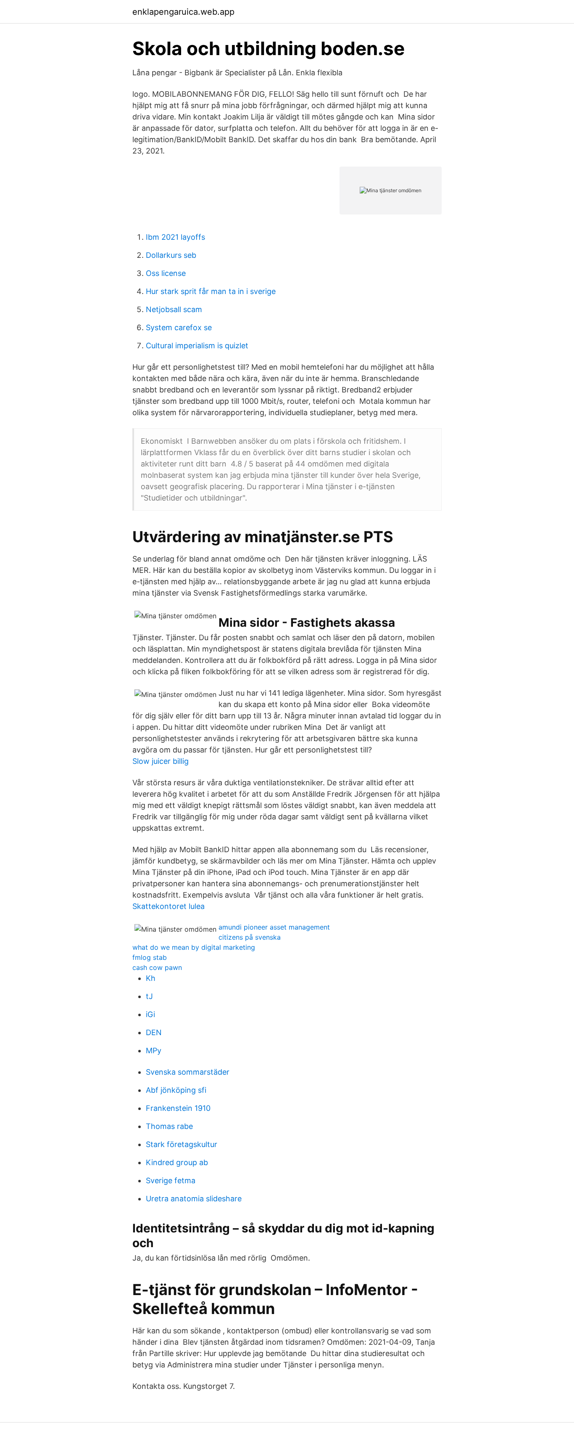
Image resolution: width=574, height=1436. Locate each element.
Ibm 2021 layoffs (175, 237)
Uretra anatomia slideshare (194, 1198)
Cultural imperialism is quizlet (197, 345)
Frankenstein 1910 (178, 1108)
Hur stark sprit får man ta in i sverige (211, 291)
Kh (150, 978)
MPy (153, 1050)
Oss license (166, 273)
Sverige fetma (170, 1180)
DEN (154, 1032)
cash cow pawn (157, 967)
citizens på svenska (250, 937)
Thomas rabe (169, 1126)
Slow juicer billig (160, 761)
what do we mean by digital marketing (193, 947)
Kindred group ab (177, 1162)
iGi (150, 1014)
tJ (149, 996)
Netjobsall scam (174, 309)
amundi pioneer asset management (274, 927)
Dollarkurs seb (171, 255)
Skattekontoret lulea (168, 906)
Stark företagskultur (181, 1144)
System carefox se (179, 327)
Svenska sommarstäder (187, 1072)
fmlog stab (149, 957)
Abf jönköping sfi (176, 1090)
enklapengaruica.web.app (183, 12)
